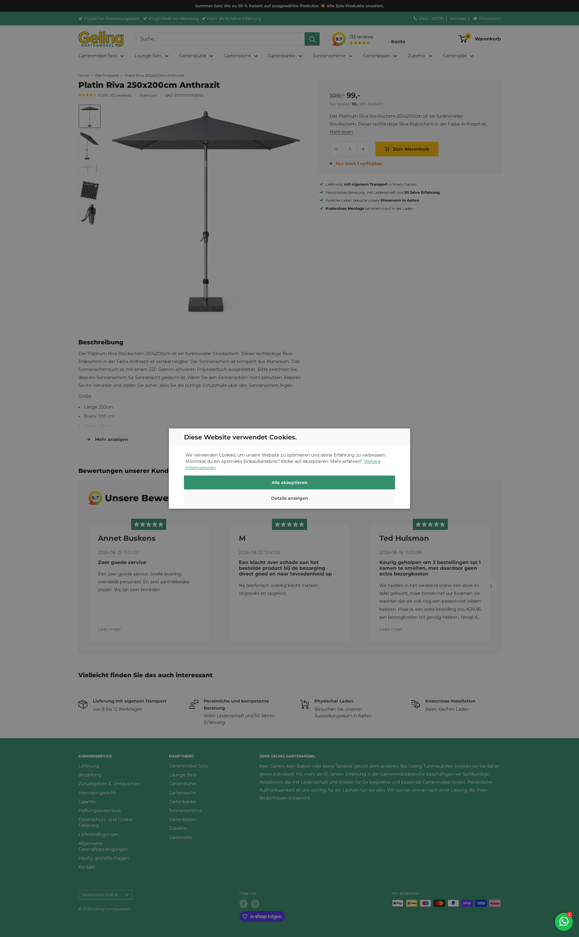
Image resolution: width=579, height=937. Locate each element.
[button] (289, 499)
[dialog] (289, 468)
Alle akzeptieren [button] (290, 482)
